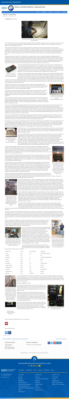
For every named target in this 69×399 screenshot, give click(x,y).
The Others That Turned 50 (61, 338)
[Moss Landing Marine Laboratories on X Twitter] (6, 332)
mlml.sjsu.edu (41, 212)
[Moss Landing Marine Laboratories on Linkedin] (57, 343)
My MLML (64, 12)
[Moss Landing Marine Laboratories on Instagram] (60, 343)
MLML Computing (9, 14)
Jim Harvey (13, 16)
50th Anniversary (7, 335)
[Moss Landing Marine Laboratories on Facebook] (9, 332)
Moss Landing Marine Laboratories (30, 7)
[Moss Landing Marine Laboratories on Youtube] (6, 323)
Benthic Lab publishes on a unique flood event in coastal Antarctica (15, 338)
